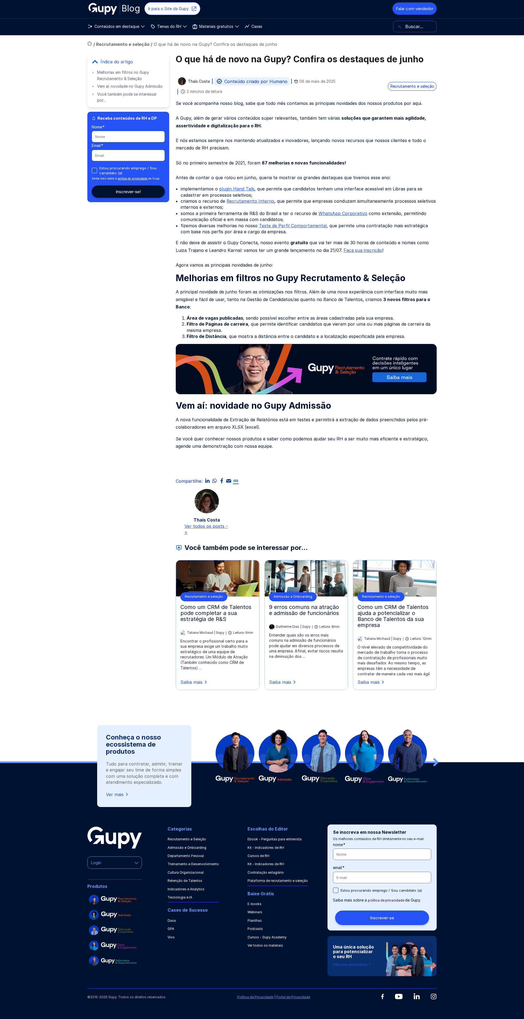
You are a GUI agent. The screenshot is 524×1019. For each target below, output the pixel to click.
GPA (171, 929)
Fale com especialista (350, 964)
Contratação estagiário (266, 872)
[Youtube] (399, 996)
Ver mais (115, 794)
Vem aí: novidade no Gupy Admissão (130, 86)
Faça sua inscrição (363, 250)
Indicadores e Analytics (186, 889)
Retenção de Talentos (185, 881)
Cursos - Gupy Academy (267, 937)
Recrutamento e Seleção (187, 839)
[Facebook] (382, 996)
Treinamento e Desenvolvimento (193, 864)
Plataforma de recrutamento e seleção (278, 881)
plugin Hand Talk (236, 189)
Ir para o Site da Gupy (168, 8)
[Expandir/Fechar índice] (95, 62)
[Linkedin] (416, 996)
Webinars (255, 912)
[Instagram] (434, 996)
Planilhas (255, 920)
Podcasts (255, 929)
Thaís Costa (199, 81)
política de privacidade (133, 178)
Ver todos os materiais (265, 945)
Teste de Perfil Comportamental (293, 225)
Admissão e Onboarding (187, 848)
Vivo (171, 937)
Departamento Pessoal (186, 856)
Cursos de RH (258, 856)
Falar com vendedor (414, 8)
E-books (254, 904)
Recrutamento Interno (250, 201)
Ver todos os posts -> (206, 529)
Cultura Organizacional (186, 872)
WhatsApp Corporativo (342, 213)
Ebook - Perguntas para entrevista (275, 839)
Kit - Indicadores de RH (266, 848)
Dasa (172, 920)
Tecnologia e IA (180, 897)
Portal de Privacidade (293, 997)
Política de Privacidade (255, 997)
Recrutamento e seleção (123, 44)
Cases (256, 26)
